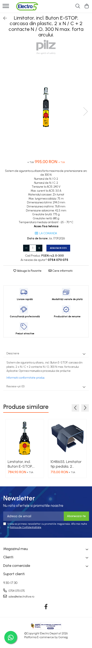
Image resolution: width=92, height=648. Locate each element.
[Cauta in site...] (78, 6)
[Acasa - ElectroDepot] (27, 6)
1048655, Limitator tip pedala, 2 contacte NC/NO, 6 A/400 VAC (66, 464)
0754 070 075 (16, 590)
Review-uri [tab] (15, 386)
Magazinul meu (15, 549)
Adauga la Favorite (29, 271)
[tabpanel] (46, 107)
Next (85, 111)
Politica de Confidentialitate (25, 527)
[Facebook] (46, 607)
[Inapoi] (3, 18)
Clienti (8, 557)
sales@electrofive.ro (21, 596)
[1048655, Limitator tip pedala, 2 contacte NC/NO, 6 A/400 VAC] (67, 438)
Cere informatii (62, 271)
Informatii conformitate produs (25, 377)
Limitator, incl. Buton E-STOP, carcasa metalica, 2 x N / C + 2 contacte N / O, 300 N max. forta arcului (25, 464)
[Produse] (6, 6)
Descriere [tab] (12, 353)
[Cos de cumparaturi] (86, 6)
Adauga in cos (58, 248)
